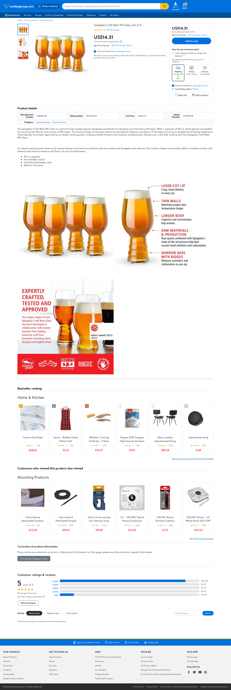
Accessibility (100, 669)
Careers (102, 15)
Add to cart (191, 41)
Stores (52, 661)
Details (195, 89)
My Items (114, 15)
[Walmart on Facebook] (188, 672)
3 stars (55, 588)
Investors (7, 669)
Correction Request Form (34, 558)
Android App (192, 661)
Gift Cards (53, 674)
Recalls (98, 665)
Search (208, 613)
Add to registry (202, 94)
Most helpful (71, 613)
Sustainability (9, 674)
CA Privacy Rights (149, 665)
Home (19, 20)
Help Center (114, 642)
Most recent (34, 613)
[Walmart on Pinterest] (205, 672)
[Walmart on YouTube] (200, 672)
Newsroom (8, 665)
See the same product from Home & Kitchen (193, 458)
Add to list (182, 94)
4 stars (55, 584)
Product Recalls (102, 674)
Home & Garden (31, 20)
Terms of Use (146, 657)
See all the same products (202, 538)
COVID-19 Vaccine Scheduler (108, 657)
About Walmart (10, 657)
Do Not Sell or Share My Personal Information (161, 674)
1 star (56, 595)
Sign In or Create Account (88, 642)
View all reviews (28, 602)
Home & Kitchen (46, 20)
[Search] (164, 6)
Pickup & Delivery (75, 15)
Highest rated (53, 613)
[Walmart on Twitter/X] (194, 672)
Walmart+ (53, 669)
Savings (38, 15)
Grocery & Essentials (54, 15)
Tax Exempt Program (104, 678)
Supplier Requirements (13, 678)
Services (27, 15)
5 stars (55, 581)
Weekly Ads (153, 642)
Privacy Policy (147, 661)
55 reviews (115, 30)
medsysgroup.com (123, 51)
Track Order (133, 642)
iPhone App (192, 657)
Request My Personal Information (155, 669)
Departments (14, 15)
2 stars (55, 591)
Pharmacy (91, 15)
